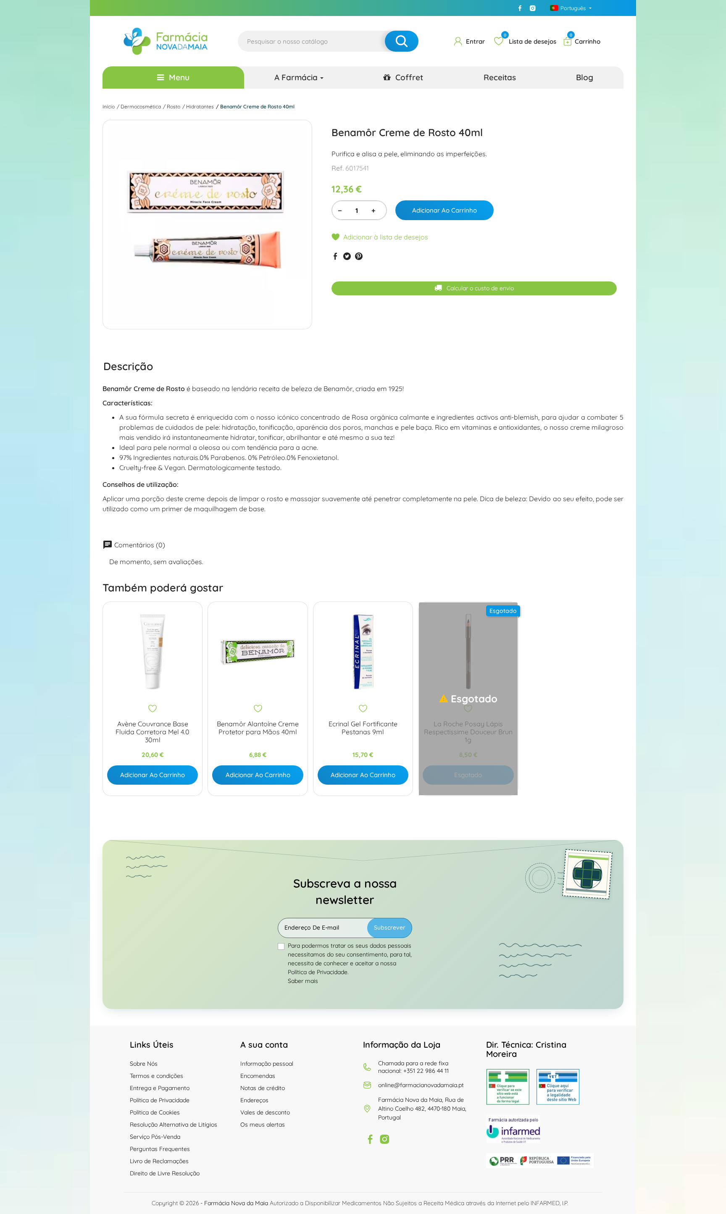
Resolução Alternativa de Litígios (173, 1124)
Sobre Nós (144, 1063)
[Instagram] (532, 8)
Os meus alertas (262, 1124)
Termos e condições (156, 1076)
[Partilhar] (335, 256)
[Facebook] (520, 8)
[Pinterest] (359, 256)
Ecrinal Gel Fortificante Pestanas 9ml (363, 728)
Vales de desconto (265, 1112)
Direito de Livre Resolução (165, 1173)
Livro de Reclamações (159, 1161)
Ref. (337, 168)
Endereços (254, 1100)
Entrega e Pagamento (159, 1088)
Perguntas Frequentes (160, 1149)
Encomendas (257, 1076)
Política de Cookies (155, 1112)
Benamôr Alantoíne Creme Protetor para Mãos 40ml (258, 728)
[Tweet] (347, 256)
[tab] (128, 366)
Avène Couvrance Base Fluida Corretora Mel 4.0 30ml (152, 732)
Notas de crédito (262, 1088)
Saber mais (303, 981)
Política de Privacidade (159, 1100)
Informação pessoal (266, 1063)
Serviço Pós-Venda (155, 1136)
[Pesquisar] (401, 41)
